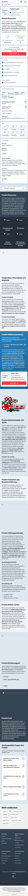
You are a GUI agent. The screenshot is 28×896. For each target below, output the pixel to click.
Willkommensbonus (19, 840)
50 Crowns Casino (18, 811)
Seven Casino (14, 817)
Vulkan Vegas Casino (6, 856)
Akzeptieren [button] (14, 894)
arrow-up (14, 188)
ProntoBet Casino (14, 814)
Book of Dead (18, 853)
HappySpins (6, 820)
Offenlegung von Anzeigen (18, 12)
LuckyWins (5, 817)
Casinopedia (4, 843)
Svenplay (3, 862)
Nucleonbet (5, 823)
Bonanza (17, 856)
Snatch (4, 811)
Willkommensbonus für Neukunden (11, 339)
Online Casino (18, 838)
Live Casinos (17, 847)
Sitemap (3, 841)
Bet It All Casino (4, 858)
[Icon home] (2, 4)
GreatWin (5, 814)
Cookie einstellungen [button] (16, 891)
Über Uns (3, 836)
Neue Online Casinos (19, 845)
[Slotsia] (5, 1)
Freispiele (17, 842)
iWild (10, 811)
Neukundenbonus (6, 301)
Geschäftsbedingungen (6, 838)
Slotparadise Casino (16, 820)
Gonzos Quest (18, 862)
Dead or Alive (18, 860)
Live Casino (9, 459)
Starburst (17, 858)
